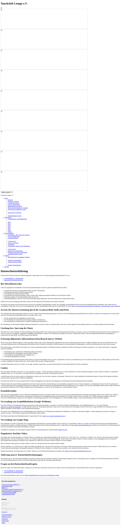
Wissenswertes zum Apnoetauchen (17, 252)
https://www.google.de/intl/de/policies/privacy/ (78, 451)
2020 (9, 230)
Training (6, 255)
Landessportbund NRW (8, 494)
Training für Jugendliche (14, 260)
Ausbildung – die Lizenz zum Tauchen (18, 235)
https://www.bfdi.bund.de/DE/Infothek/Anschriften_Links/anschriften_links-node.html (95, 306)
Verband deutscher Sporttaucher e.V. (12, 491)
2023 (9, 225)
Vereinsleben (7, 217)
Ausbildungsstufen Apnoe (15, 254)
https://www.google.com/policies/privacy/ (54, 416)
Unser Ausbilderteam (14, 236)
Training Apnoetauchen (14, 265)
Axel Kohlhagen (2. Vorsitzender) (13, 278)
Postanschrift (4, 512)
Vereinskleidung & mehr (14, 216)
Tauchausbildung (9, 233)
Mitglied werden (6, 516)
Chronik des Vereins (13, 203)
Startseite (10, 200)
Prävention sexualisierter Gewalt (17, 209)
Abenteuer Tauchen (13, 201)
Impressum (5, 519)
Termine (6, 267)
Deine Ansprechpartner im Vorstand (18, 208)
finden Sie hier (63, 429)
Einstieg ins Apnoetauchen (15, 251)
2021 (9, 228)
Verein (6, 198)
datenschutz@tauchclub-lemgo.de (13, 280)
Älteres (10, 231)
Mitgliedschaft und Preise (15, 206)
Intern (3, 522)
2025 (9, 222)
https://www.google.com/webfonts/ (11, 407)
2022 (9, 227)
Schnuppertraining (13, 238)
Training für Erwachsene (15, 262)
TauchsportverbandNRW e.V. (7, 487)
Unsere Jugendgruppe (14, 204)
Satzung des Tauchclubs (14, 212)
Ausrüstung (11, 244)
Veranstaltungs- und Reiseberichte (17, 219)
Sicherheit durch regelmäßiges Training (19, 257)
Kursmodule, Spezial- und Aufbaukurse (19, 246)
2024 (9, 224)
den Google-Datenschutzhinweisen (81, 425)
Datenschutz (5, 521)
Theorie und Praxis (13, 243)
